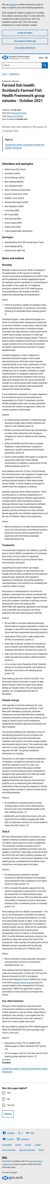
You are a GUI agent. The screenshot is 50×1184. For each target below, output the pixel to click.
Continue (8, 1114)
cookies (12, 4)
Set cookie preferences (25, 47)
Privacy (41, 1150)
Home (4, 74)
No (8, 1099)
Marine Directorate (19, 113)
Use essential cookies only (25, 41)
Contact (28, 1145)
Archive (18, 1145)
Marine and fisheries (15, 116)
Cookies (37, 1145)
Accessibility (7, 1145)
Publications (14, 74)
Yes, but (10, 1105)
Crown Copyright (9, 1150)
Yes (8, 1093)
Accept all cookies (25, 33)
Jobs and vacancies (27, 1150)
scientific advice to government (26, 982)
